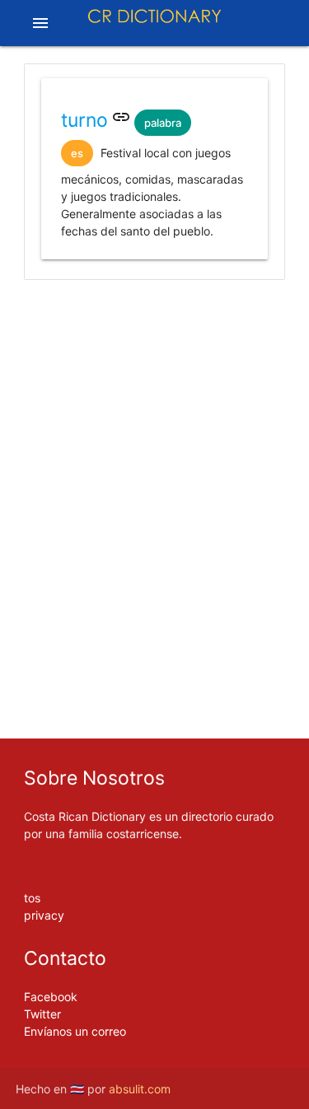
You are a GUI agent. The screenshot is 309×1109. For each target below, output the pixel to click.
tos (32, 898)
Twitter (42, 1014)
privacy (44, 915)
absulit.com (140, 1089)
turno (84, 120)
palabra (162, 122)
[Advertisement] (154, 352)
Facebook (50, 997)
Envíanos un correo (75, 1031)
